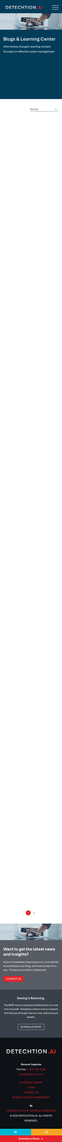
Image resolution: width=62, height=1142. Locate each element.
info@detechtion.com (31, 1074)
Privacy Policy (16, 1110)
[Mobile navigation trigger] (55, 7)
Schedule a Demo (31, 1138)
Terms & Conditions (42, 1110)
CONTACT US (31, 1092)
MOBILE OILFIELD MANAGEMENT (31, 1097)
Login (31, 1087)
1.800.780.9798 (36, 1069)
